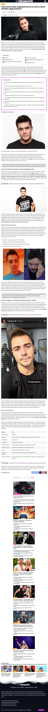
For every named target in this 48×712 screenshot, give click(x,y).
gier (31, 159)
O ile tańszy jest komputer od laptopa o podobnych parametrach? (24, 499)
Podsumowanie (6, 57)
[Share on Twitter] (9, 12)
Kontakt (35, 687)
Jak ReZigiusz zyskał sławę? (8, 59)
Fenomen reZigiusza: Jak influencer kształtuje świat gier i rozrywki (34, 60)
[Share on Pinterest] (11, 12)
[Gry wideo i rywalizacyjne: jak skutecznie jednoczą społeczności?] (24, 512)
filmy (13, 178)
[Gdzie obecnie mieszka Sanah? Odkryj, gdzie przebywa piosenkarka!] (24, 642)
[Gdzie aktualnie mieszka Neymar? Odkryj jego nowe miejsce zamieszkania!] (6, 669)
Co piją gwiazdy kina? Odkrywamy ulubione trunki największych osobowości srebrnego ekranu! (23, 547)
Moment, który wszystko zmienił (31, 57)
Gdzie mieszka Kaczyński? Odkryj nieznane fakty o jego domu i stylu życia (30, 674)
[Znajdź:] (22, 477)
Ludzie (3, 4)
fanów (24, 70)
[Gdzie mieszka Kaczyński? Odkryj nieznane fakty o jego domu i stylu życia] (30, 669)
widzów (32, 173)
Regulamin (22, 687)
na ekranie (38, 73)
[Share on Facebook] (8, 12)
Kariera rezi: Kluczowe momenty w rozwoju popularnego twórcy (12, 62)
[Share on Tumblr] (13, 12)
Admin (5, 14)
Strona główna (14, 687)
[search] (43, 1)
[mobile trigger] (2, 1)
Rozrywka (16, 518)
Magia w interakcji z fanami (30, 62)
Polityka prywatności (29, 687)
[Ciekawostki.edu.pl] (24, 1)
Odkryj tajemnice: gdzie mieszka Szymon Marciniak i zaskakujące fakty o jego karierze (23, 625)
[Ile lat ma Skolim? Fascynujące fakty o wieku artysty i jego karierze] (24, 488)
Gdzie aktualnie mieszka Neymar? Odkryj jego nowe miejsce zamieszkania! (6, 674)
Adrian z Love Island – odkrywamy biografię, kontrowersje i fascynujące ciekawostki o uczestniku (23, 574)
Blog (18, 687)
